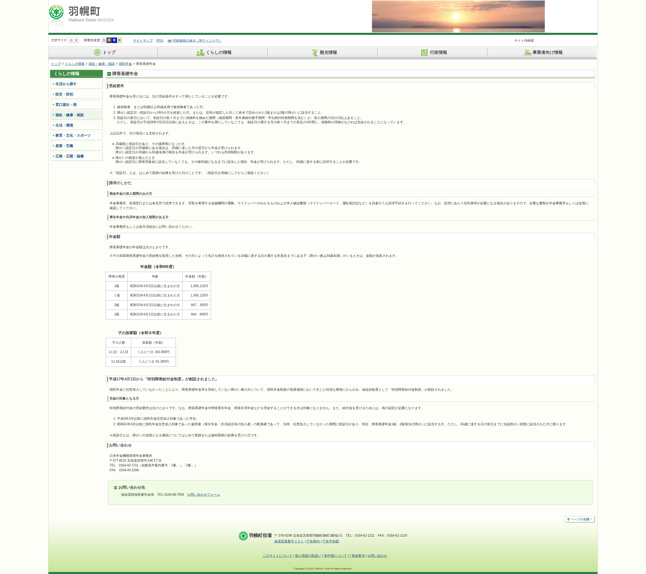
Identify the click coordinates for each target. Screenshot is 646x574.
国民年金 (125, 64)
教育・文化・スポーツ (73, 135)
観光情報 (328, 52)
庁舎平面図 (330, 541)
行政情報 (438, 52)
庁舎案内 (313, 541)
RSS (159, 40)
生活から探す (66, 84)
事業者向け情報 (548, 52)
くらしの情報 (219, 52)
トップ (109, 52)
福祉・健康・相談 (102, 64)
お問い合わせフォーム (203, 494)
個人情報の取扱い (308, 556)
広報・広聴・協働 (70, 156)
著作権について (335, 556)
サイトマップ (143, 40)
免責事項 (358, 556)
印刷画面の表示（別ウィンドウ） (197, 40)
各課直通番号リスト (289, 541)
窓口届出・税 (66, 105)
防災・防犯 (64, 94)
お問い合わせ (377, 556)
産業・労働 (64, 146)
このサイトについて (277, 556)
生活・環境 (64, 125)
